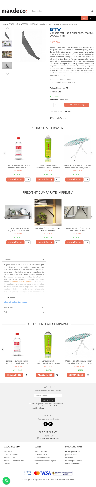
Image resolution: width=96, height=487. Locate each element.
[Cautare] (92, 11)
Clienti (38, 446)
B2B (84, 18)
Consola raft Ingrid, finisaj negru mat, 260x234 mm (18, 229)
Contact (7, 463)
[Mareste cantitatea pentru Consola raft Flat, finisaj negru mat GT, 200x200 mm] (60, 105)
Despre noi (8, 452)
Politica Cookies (9, 457)
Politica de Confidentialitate (14, 460)
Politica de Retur (40, 455)
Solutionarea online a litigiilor (45, 460)
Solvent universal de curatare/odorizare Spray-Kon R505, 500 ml (48, 166)
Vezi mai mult (10, 298)
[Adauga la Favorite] (28, 180)
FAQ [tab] (5, 312)
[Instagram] (50, 424)
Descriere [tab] (7, 259)
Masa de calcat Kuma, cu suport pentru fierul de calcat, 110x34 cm (77, 166)
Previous (7, 28)
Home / (5, 24)
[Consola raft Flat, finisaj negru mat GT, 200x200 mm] (30, 45)
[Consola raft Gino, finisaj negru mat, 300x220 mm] (77, 212)
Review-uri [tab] (9, 307)
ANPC (36, 463)
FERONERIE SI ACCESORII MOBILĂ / (23, 24)
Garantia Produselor (42, 457)
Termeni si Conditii (11, 455)
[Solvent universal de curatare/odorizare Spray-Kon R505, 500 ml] (48, 148)
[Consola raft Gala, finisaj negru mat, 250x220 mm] (48, 212)
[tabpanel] (30, 45)
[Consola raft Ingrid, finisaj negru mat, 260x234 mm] (18, 212)
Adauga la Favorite (59, 118)
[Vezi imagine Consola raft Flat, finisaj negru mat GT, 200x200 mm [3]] (7, 65)
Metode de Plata (40, 452)
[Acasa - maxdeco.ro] (14, 11)
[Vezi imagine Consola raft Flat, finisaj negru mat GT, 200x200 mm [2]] (7, 54)
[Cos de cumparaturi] (91, 18)
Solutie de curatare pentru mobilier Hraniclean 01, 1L (18, 166)
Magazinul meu (12, 446)
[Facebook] (46, 424)
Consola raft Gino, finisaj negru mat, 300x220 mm (77, 229)
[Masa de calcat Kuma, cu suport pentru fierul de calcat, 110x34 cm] (77, 148)
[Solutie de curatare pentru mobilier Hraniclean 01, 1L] (18, 148)
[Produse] (4, 19)
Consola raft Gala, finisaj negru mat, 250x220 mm (48, 229)
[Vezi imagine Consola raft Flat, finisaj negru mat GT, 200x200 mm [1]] (7, 44)
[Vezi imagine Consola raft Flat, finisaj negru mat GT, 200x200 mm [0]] (7, 35)
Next (7, 73)
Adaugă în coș (77, 104)
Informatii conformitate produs (15, 302)
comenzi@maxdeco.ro (49, 438)
